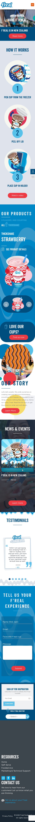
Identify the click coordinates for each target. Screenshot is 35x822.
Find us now (18, 337)
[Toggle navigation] (32, 4)
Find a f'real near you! (17, 711)
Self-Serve (6, 765)
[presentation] (6, 304)
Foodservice (7, 768)
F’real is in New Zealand (13, 475)
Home (4, 762)
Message (7, 644)
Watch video (17, 195)
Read (13, 480)
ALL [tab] (3, 225)
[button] (9, 579)
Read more (17, 36)
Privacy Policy (7, 816)
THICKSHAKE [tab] (14, 225)
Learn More (10, 411)
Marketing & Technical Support (15, 771)
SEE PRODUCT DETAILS (16, 249)
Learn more (17, 503)
